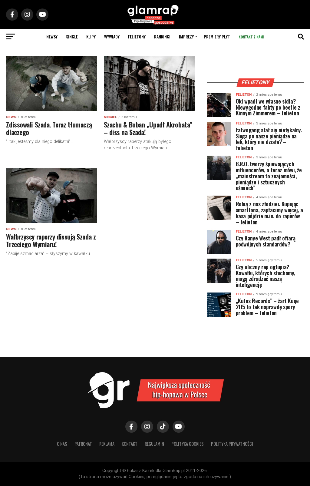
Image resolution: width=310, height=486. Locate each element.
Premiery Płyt (217, 36)
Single (72, 36)
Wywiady (112, 36)
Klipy (91, 36)
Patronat (83, 444)
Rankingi (162, 36)
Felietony (137, 36)
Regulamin (154, 444)
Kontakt (129, 444)
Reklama (106, 444)
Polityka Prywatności (232, 444)
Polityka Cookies (187, 444)
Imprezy (186, 36)
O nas (62, 444)
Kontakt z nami (251, 36)
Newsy (52, 36)
